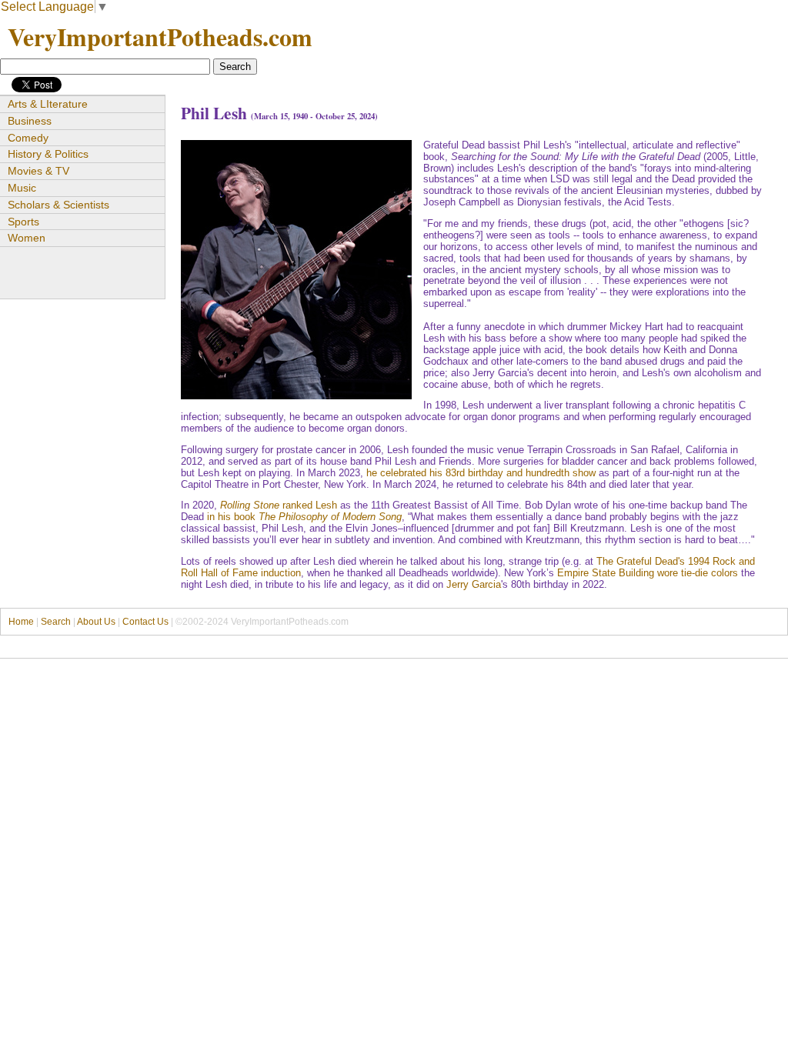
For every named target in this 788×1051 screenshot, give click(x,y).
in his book (304, 516)
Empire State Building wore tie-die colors (647, 573)
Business (30, 121)
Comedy (28, 138)
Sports (23, 221)
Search (56, 621)
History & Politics (48, 154)
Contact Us (145, 621)
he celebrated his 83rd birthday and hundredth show (481, 473)
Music (22, 188)
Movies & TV (38, 171)
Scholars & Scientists (58, 205)
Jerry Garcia (473, 584)
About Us (96, 621)
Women (26, 238)
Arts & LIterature (48, 104)
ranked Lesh (278, 505)
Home (21, 621)
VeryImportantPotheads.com (160, 36)
